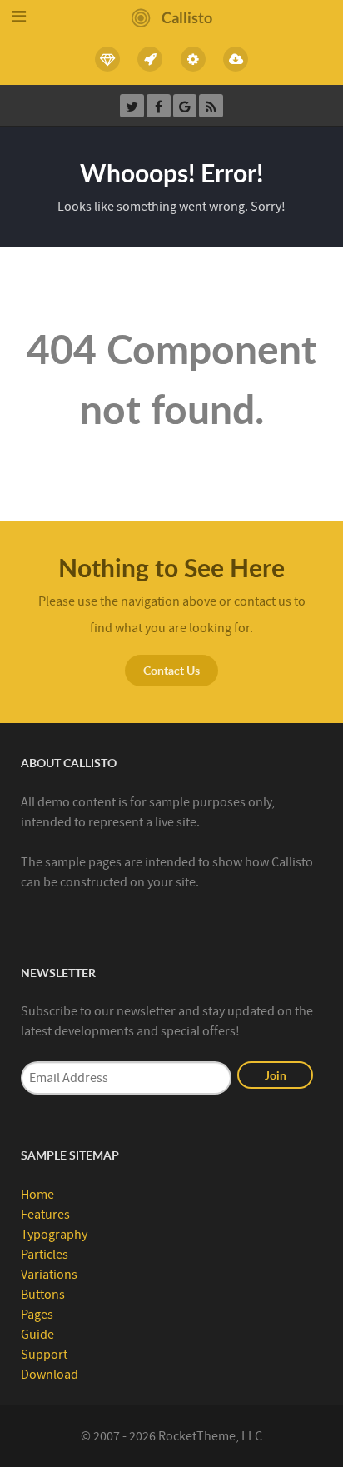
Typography (54, 1234)
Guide (37, 1334)
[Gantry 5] (150, 59)
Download (49, 1374)
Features (45, 1214)
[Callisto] (172, 16)
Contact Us (171, 670)
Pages (37, 1314)
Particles (44, 1254)
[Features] (107, 59)
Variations (49, 1274)
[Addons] (193, 59)
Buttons (43, 1294)
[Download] (236, 59)
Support (44, 1354)
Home (37, 1194)
